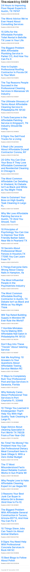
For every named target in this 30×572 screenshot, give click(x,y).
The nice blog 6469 (8, 2)
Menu (24, 2)
